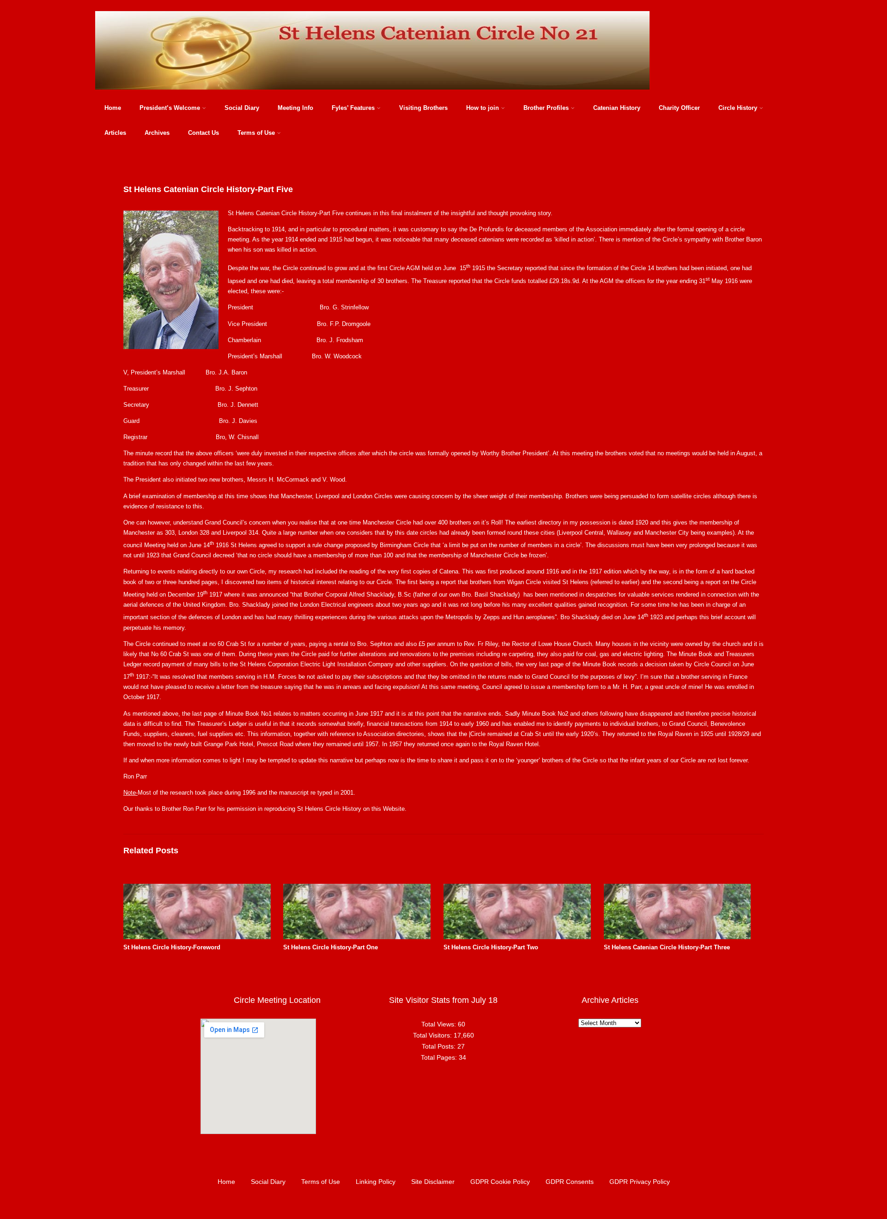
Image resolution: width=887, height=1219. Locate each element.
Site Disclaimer (433, 1181)
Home (112, 107)
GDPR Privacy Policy (639, 1181)
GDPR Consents (570, 1181)
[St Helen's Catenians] (372, 92)
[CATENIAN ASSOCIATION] (677, 937)
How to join (482, 107)
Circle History (737, 107)
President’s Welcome (170, 107)
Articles (115, 132)
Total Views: (439, 1024)
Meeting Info (295, 107)
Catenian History (616, 107)
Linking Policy (375, 1181)
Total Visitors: (433, 1035)
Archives (157, 132)
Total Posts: (439, 1046)
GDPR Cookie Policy (500, 1181)
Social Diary (242, 107)
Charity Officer (679, 107)
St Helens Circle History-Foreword (171, 947)
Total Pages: (440, 1057)
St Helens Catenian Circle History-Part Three (667, 947)
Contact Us (203, 132)
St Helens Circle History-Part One (330, 947)
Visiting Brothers (423, 107)
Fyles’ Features (353, 107)
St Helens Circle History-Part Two (491, 947)
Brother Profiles (546, 107)
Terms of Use (256, 132)
